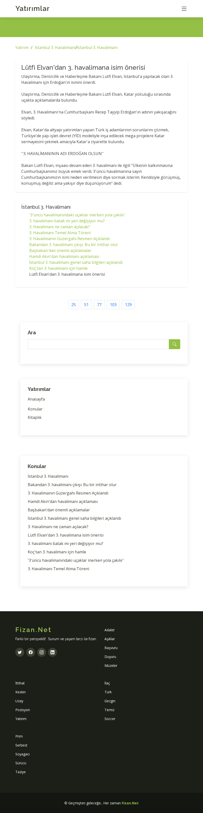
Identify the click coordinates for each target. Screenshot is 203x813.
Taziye (20, 771)
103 (113, 304)
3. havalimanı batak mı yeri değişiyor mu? (67, 221)
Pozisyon (22, 709)
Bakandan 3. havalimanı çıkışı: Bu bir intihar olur (73, 244)
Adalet (109, 630)
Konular (35, 409)
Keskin (20, 692)
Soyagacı (22, 754)
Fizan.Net (130, 803)
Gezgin (109, 701)
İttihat (20, 683)
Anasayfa (36, 399)
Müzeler (110, 665)
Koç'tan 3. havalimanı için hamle (58, 268)
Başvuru (111, 647)
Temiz (109, 709)
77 (99, 304)
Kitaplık (35, 417)
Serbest (21, 745)
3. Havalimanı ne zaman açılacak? (59, 226)
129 (128, 304)
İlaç (107, 683)
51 (86, 304)
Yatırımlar (32, 8)
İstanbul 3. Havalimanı (55, 47)
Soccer (109, 718)
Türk (108, 692)
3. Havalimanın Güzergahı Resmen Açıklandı (69, 238)
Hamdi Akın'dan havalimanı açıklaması (64, 256)
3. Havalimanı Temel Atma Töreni (60, 232)
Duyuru (110, 656)
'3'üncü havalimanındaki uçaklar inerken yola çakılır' (77, 215)
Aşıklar (109, 638)
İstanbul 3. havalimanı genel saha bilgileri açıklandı (76, 262)
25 (73, 304)
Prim (19, 736)
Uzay (19, 701)
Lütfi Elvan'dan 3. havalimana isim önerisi (65, 535)
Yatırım (21, 47)
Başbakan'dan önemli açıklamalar (60, 250)
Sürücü (20, 763)
